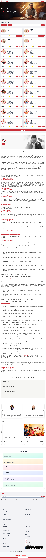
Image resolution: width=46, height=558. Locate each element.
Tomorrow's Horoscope (28, 509)
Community (4, 514)
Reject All (24, 555)
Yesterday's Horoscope (28, 511)
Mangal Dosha (5, 524)
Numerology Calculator (6, 533)
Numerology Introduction (7, 519)
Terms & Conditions (28, 536)
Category (3, 25)
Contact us (26, 529)
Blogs (4, 507)
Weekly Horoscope (28, 512)
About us (26, 528)
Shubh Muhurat (5, 536)
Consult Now (19, 35)
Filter (9, 25)
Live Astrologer (5, 511)
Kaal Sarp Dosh (5, 520)
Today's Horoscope (28, 507)
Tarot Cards (4, 509)
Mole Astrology (5, 522)
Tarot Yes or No (5, 540)
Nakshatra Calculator (6, 546)
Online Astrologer (5, 512)
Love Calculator (5, 541)
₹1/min (3, 143)
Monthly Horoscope (28, 514)
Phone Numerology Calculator (7, 535)
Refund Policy (27, 531)
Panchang (4, 538)
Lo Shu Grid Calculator (6, 543)
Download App (5, 517)
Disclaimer (26, 534)
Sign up (43, 496)
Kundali (4, 528)
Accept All (18, 555)
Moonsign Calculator (6, 548)
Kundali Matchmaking (6, 530)
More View (23, 130)
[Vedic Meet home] (5, 1)
